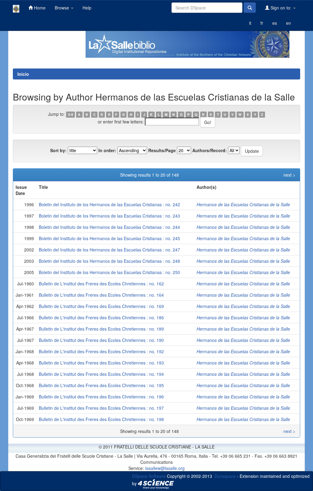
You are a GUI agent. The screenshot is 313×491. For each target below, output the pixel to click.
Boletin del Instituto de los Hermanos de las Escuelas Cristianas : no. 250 (109, 272)
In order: (107, 150)
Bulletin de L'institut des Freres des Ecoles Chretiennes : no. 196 (101, 397)
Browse (62, 8)
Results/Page (162, 150)
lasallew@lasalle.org (165, 468)
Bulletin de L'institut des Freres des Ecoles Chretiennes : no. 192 (101, 351)
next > (289, 175)
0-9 (70, 114)
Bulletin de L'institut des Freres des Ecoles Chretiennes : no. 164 (101, 295)
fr (261, 23)
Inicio (23, 74)
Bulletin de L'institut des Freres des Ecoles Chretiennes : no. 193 (101, 363)
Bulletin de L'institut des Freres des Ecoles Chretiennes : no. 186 (101, 317)
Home (39, 8)
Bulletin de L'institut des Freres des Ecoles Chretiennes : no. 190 (101, 340)
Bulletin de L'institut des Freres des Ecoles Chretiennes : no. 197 (101, 408)
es (274, 23)
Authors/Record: (209, 150)
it (250, 23)
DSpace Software (149, 476)
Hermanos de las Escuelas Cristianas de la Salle (243, 204)
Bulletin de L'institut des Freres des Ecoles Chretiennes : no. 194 (101, 374)
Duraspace (225, 476)
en (288, 23)
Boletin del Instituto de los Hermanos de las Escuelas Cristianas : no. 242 (109, 204)
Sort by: (58, 150)
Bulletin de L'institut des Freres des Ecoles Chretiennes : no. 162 (101, 283)
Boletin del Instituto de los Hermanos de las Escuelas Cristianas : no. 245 (109, 238)
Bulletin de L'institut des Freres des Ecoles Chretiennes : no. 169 (101, 306)
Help (87, 8)
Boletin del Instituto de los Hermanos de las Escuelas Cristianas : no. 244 (109, 227)
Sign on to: (281, 8)
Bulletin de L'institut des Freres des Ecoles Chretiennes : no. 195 (101, 385)
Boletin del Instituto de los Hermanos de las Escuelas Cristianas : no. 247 (109, 250)
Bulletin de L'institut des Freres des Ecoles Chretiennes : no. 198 (101, 419)
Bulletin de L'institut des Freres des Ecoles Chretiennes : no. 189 (101, 329)
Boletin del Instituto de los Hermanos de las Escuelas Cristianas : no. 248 (109, 261)
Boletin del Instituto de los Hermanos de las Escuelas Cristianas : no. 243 (109, 216)
